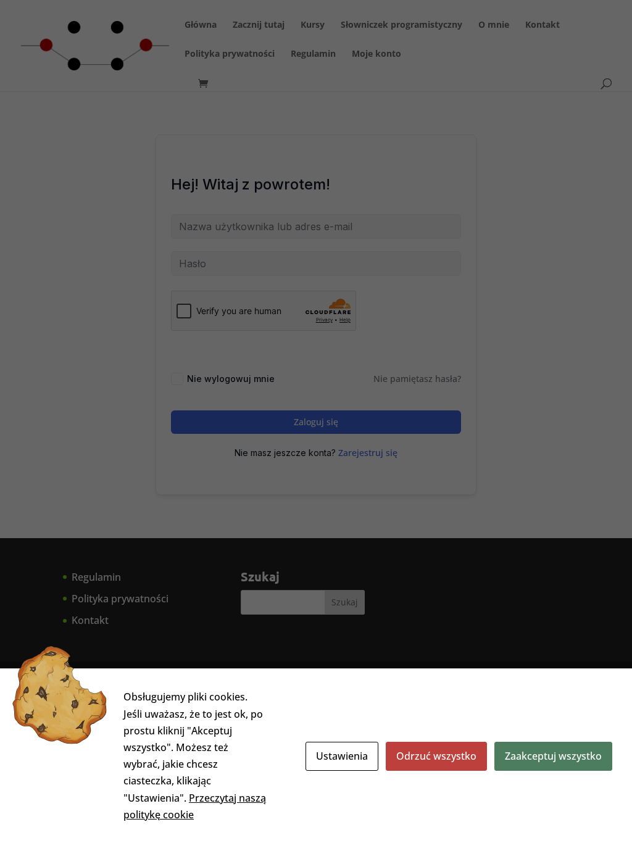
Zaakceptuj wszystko (553, 756)
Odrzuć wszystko (436, 756)
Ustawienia (342, 756)
